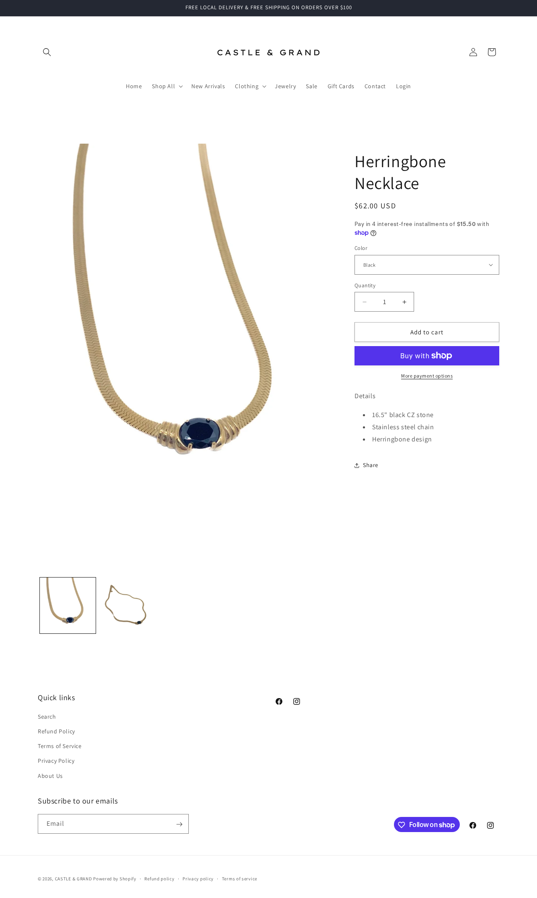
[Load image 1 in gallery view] (68, 605)
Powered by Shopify (114, 879)
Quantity (365, 285)
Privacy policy (198, 878)
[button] (47, 52)
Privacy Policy (56, 761)
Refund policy (159, 878)
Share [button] (370, 465)
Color (361, 248)
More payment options (427, 376)
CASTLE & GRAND (73, 879)
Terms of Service (60, 746)
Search (47, 716)
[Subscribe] (179, 824)
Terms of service (239, 878)
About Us (50, 776)
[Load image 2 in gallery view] (128, 605)
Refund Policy (56, 731)
